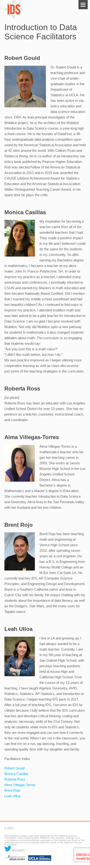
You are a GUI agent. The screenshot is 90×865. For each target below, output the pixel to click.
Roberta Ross (14, 779)
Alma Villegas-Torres (20, 785)
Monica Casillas (16, 774)
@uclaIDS (18, 850)
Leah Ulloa (12, 796)
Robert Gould (14, 768)
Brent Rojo (12, 790)
